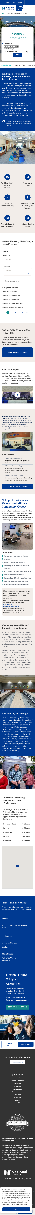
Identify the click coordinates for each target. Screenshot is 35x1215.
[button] (17, 866)
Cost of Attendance (17, 1092)
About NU (17, 1078)
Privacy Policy (14, 1191)
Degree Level (6, 255)
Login (14, 2)
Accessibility (17, 1103)
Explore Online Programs (17, 352)
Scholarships (17, 1086)
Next (17, 55)
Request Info (9, 1044)
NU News (17, 1100)
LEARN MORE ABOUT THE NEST (17, 486)
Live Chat (20, 2)
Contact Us (17, 1097)
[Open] (32, 8)
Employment (17, 1094)
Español (8, 2)
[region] (16, 1200)
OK (16, 1209)
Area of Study (9, 49)
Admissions (17, 1083)
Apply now (25, 1044)
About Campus (6, 65)
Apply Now (19, 8)
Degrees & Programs (17, 1080)
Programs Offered (19, 65)
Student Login (17, 1089)
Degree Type (8, 43)
